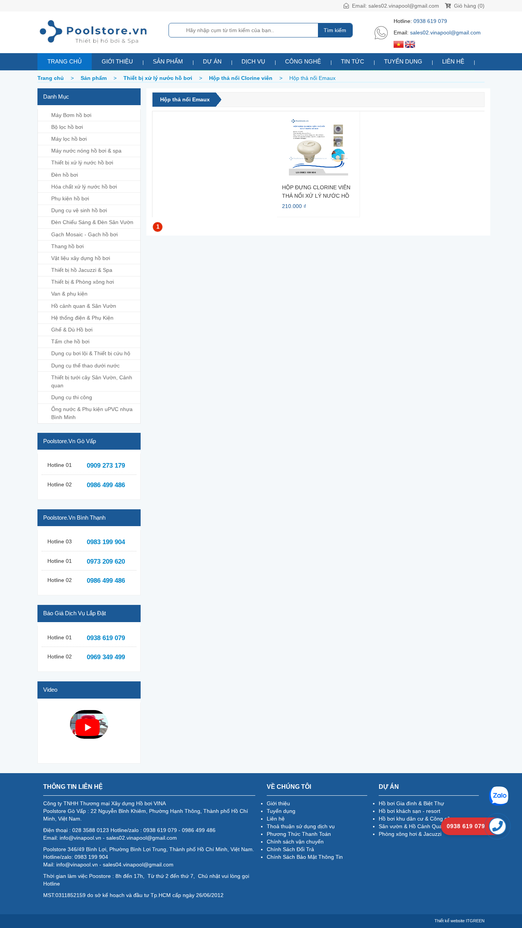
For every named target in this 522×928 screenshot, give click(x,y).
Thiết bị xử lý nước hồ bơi (82, 162)
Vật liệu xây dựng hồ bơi (80, 258)
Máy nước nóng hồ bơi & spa (86, 151)
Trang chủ (64, 61)
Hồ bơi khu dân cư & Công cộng (417, 819)
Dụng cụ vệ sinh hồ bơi (79, 210)
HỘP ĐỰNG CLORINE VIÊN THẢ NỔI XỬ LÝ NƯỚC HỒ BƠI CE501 (316, 191)
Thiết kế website (449, 920)
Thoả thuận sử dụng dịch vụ (301, 826)
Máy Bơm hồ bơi (71, 115)
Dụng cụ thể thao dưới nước (85, 365)
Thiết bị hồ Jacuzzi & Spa (81, 270)
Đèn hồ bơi (64, 175)
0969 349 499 (106, 657)
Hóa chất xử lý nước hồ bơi (84, 187)
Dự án (212, 61)
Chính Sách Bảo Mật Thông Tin (305, 857)
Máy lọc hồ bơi (69, 139)
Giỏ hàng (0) (468, 6)
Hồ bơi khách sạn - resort (409, 811)
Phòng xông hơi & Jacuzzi (410, 834)
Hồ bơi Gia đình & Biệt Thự (411, 803)
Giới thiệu (117, 61)
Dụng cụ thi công (71, 397)
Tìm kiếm (335, 30)
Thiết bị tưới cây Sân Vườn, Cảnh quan (91, 381)
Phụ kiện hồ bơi (70, 198)
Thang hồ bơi (67, 246)
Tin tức (352, 61)
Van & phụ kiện (69, 294)
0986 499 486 (106, 485)
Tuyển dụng (403, 61)
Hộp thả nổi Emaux (185, 99)
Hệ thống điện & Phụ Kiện (82, 318)
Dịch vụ (253, 61)
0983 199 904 (106, 542)
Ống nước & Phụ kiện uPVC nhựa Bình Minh (92, 413)
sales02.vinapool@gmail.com (403, 6)
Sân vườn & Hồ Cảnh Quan (412, 826)
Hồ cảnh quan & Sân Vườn (83, 306)
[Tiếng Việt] (399, 44)
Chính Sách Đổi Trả (290, 849)
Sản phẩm (168, 61)
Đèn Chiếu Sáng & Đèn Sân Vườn (92, 222)
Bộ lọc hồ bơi (67, 127)
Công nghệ (303, 61)
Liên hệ (453, 61)
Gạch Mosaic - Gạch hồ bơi (84, 234)
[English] (410, 44)
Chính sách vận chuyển (295, 842)
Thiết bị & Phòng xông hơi (82, 282)
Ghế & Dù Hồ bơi (71, 330)
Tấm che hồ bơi (70, 341)
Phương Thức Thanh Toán (299, 834)
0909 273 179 (106, 465)
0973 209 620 (106, 561)
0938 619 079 (430, 21)
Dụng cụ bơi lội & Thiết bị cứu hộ (90, 353)
